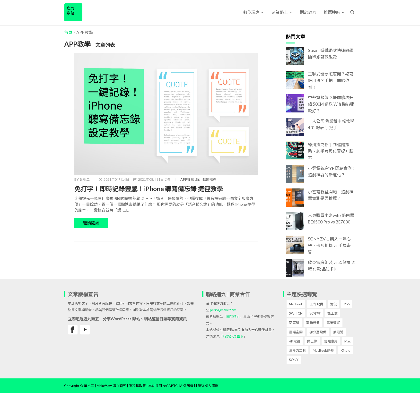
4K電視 (294, 341)
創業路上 (279, 12)
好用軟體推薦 (206, 179)
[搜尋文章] (352, 12)
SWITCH (296, 313)
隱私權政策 (137, 386)
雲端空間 (296, 332)
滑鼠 (333, 304)
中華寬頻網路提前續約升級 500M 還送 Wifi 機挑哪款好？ (331, 104)
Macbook (296, 304)
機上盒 (332, 313)
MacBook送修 (323, 350)
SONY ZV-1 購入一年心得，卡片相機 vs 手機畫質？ (329, 245)
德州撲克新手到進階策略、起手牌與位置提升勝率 (330, 151)
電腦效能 (333, 322)
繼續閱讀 (91, 222)
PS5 (347, 304)
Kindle (345, 350)
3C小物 (315, 313)
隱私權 (203, 386)
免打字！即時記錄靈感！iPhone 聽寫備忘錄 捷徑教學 (148, 189)
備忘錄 (312, 341)
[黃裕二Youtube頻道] (85, 329)
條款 (215, 386)
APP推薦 (187, 179)
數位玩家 (251, 12)
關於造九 (308, 12)
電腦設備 (313, 322)
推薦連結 (332, 12)
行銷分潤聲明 (233, 336)
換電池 (338, 332)
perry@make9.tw (223, 310)
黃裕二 (84, 179)
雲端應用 (331, 341)
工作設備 (316, 304)
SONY (293, 360)
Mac (347, 341)
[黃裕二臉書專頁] (73, 329)
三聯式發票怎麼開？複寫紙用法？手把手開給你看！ (330, 80)
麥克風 (294, 322)
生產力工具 (297, 350)
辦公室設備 (317, 332)
